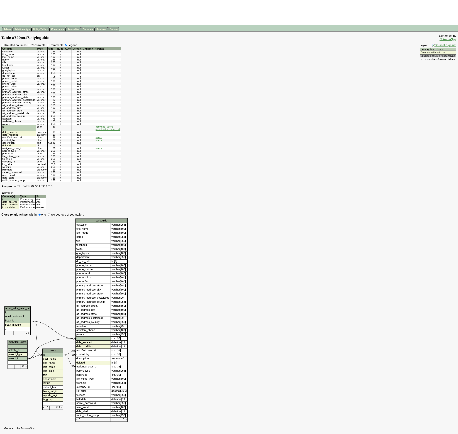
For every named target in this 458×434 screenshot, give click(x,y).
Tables (7, 29)
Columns (88, 29)
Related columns (15, 45)
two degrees (58, 214)
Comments (56, 45)
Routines (101, 29)
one (43, 214)
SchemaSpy (448, 39)
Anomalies (73, 29)
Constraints (57, 29)
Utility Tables (40, 29)
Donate (114, 29)
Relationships (22, 29)
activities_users (104, 126)
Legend (72, 45)
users (99, 137)
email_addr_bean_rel (108, 129)
